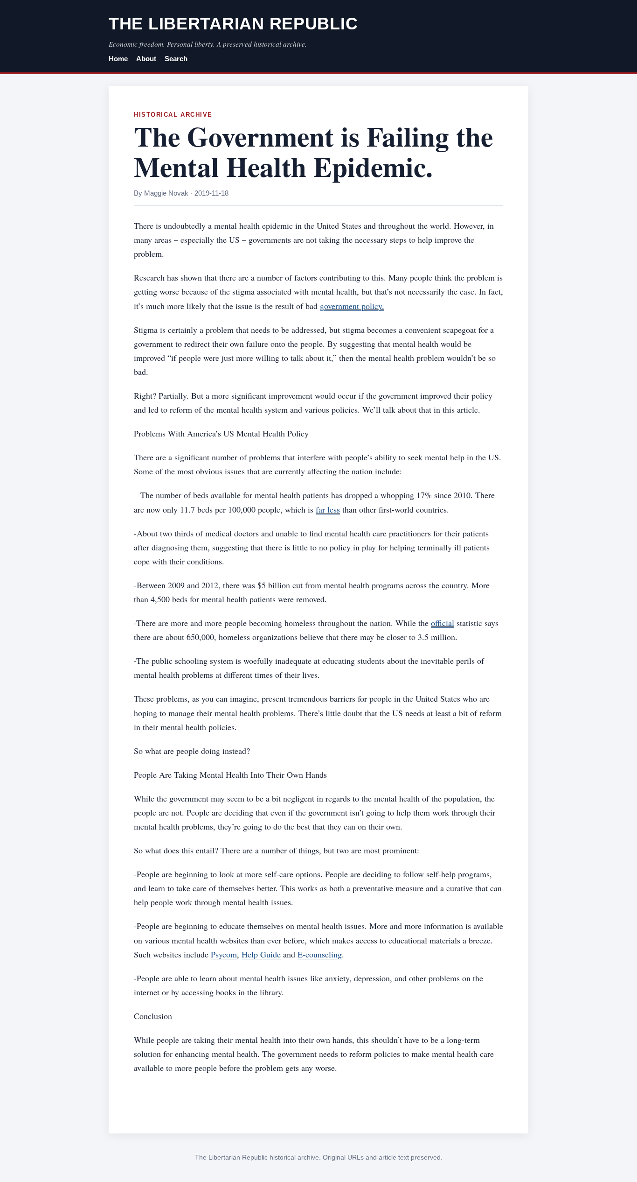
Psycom (224, 954)
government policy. (352, 305)
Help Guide (261, 954)
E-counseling (320, 954)
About (146, 59)
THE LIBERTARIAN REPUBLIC (233, 23)
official (442, 622)
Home (118, 59)
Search (176, 59)
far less (328, 509)
